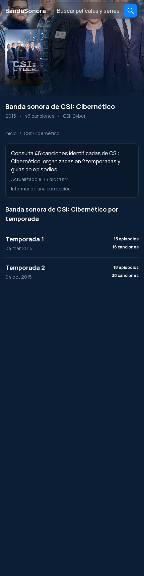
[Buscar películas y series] (130, 10)
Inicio (11, 133)
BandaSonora (27, 10)
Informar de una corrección (41, 188)
